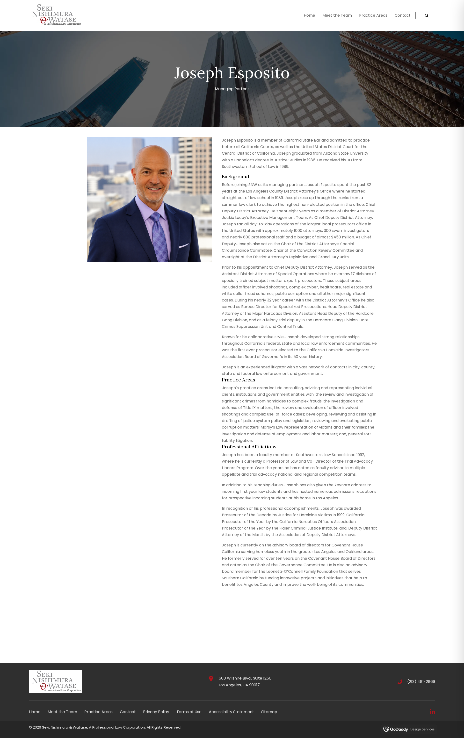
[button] (432, 712)
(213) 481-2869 (421, 681)
